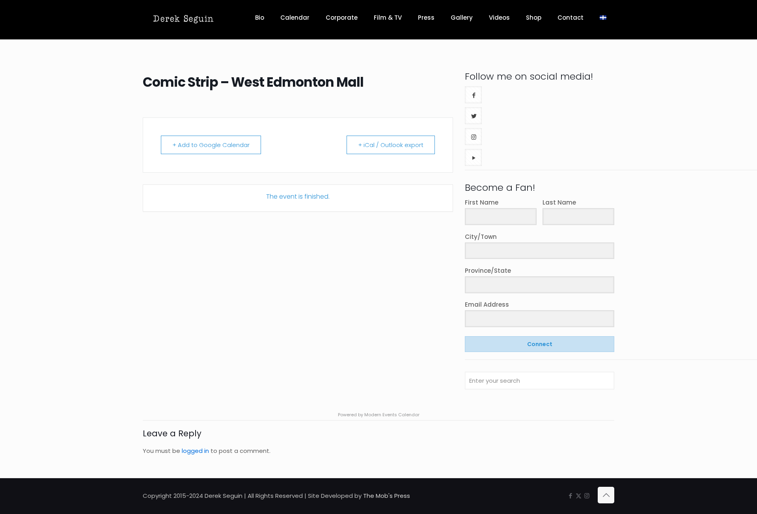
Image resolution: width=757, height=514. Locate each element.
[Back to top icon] (606, 495)
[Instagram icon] (587, 496)
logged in (195, 451)
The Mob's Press (386, 496)
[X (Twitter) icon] (579, 496)
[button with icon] (473, 94)
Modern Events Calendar (392, 415)
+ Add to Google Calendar (211, 145)
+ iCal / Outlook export (390, 145)
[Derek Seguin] (183, 17)
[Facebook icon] (570, 496)
